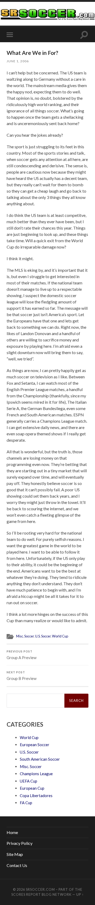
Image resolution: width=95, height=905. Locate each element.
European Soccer (34, 744)
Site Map (15, 854)
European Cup (32, 788)
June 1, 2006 (18, 61)
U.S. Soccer (43, 636)
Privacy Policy (19, 843)
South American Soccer (40, 759)
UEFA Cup (28, 781)
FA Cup (26, 802)
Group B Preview (21, 676)
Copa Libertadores (36, 795)
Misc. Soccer (25, 636)
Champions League (36, 773)
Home (12, 832)
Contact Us (17, 865)
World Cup (60, 636)
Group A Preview (21, 655)
